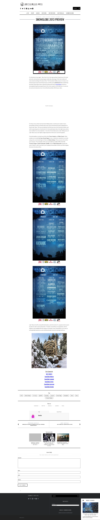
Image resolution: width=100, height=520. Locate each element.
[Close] (83, 500)
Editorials (60, 13)
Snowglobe (66, 395)
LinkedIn (57, 405)
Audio (38, 13)
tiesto (77, 395)
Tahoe (72, 395)
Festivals (48, 16)
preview (52, 395)
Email (63, 405)
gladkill (40, 395)
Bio (39, 411)
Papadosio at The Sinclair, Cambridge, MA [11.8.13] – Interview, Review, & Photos (33, 424)
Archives (53, 503)
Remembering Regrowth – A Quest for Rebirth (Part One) (63, 443)
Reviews (44, 13)
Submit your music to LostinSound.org (65, 512)
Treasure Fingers (49, 397)
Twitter (43, 405)
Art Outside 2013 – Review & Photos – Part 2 (65, 423)
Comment (19, 457)
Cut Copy (35, 395)
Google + (50, 405)
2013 (21, 395)
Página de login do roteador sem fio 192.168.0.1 (35, 443)
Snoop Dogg (58, 395)
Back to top (22, 517)
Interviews (52, 13)
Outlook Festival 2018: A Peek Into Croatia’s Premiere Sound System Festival (49, 444)
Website (19, 479)
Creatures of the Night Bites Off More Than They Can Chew (90, 514)
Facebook (36, 405)
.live (27, 13)
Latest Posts (59, 411)
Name (19, 470)
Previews (53, 16)
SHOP (32, 13)
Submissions (70, 13)
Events (44, 16)
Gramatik (46, 395)
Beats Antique (28, 395)
